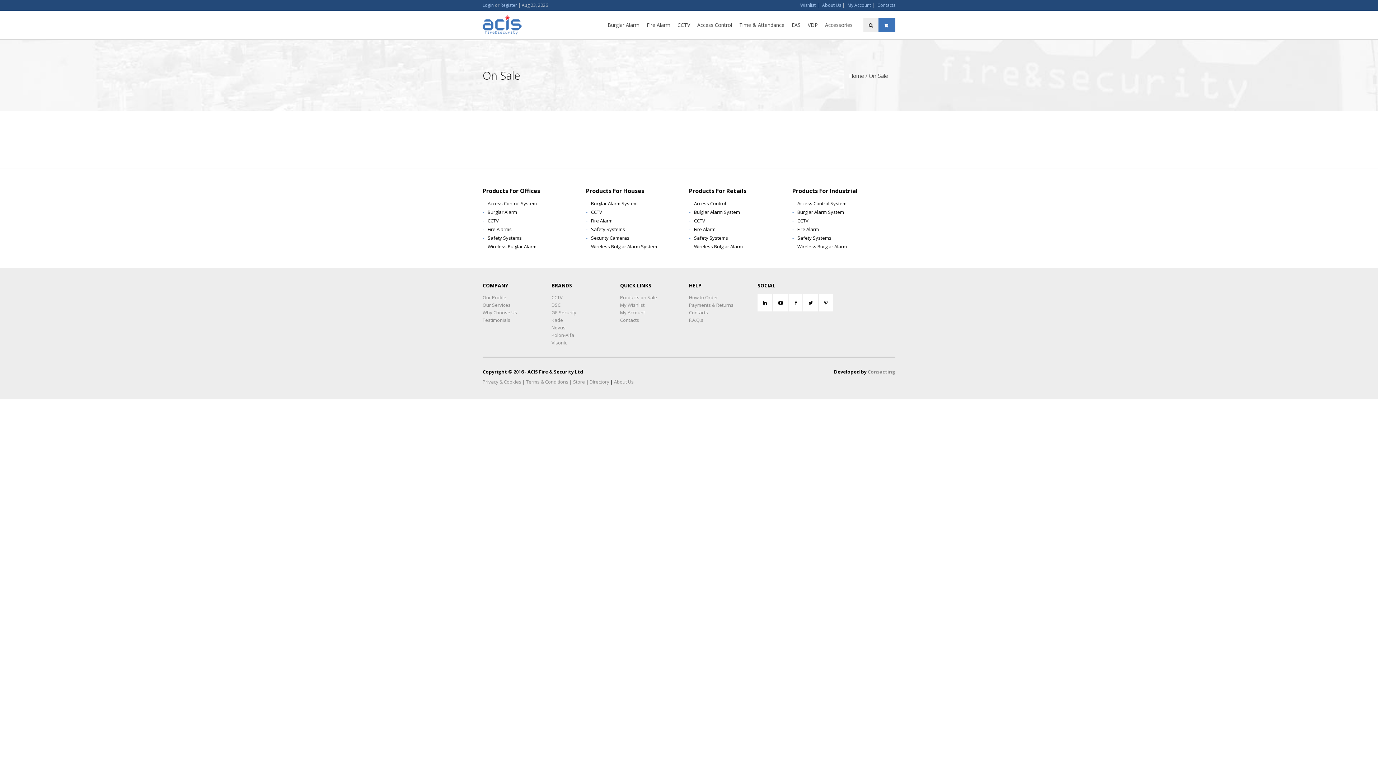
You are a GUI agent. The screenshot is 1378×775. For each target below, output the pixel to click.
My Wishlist (632, 305)
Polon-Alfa (563, 335)
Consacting (881, 371)
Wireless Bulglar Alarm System (624, 246)
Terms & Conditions (547, 382)
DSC (556, 305)
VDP (813, 25)
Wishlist (808, 5)
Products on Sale (638, 297)
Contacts (886, 5)
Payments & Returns (711, 305)
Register (509, 5)
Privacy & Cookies (502, 382)
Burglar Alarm (623, 25)
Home (856, 75)
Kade (557, 320)
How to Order (703, 297)
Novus (559, 327)
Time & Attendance (761, 25)
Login (488, 5)
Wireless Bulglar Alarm (512, 246)
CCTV (684, 25)
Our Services (497, 305)
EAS (796, 25)
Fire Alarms (500, 229)
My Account (859, 5)
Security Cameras (610, 238)
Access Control (714, 25)
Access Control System (512, 203)
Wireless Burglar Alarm (822, 246)
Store (579, 382)
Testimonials (496, 320)
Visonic (559, 342)
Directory (599, 382)
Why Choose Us (500, 312)
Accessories (839, 25)
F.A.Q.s (696, 320)
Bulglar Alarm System (717, 212)
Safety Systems (505, 238)
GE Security (564, 312)
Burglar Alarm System (614, 203)
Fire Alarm (658, 25)
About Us (831, 5)
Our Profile (494, 297)
